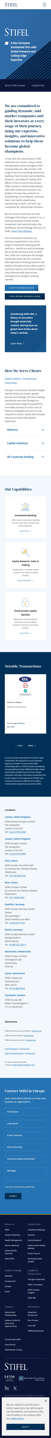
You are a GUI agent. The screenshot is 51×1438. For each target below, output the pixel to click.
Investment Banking (36, 1230)
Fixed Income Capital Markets (36, 1246)
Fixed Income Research (14, 1053)
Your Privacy (33, 1320)
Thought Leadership (36, 1279)
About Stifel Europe (15, 85)
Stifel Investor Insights (34, 1291)
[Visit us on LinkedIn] (7, 1388)
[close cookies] (46, 1401)
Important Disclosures (32, 1313)
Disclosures (37, 1031)
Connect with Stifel (13, 1339)
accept (25, 1427)
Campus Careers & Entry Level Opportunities (12, 1323)
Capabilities (38, 85)
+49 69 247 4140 (17, 922)
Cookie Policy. (17, 1418)
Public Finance (34, 1253)
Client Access (10, 1345)
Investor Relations (12, 1235)
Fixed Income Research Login (24, 296)
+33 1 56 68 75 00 (17, 875)
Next (30, 745)
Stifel (7, 1230)
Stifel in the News (35, 1285)
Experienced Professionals (10, 1313)
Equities (31, 1235)
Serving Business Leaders (35, 1260)
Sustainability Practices (11, 1252)
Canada (8, 1286)
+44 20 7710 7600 (17, 832)
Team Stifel (9, 1259)
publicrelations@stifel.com (23, 1065)
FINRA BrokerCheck (36, 1331)
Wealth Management (13, 1240)
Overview (8, 1276)
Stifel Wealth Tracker (13, 1350)
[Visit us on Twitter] (15, 1388)
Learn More (16, 343)
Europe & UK (10, 1281)
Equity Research (11, 1049)
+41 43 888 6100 (17, 988)
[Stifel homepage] (11, 4)
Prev (20, 745)
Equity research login (21, 288)
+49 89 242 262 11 (17, 944)
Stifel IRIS (32, 1298)
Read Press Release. (21, 231)
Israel (7, 1292)
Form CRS (32, 1326)
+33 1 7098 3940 (16, 897)
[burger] (44, 4)
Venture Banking (12, 1245)
